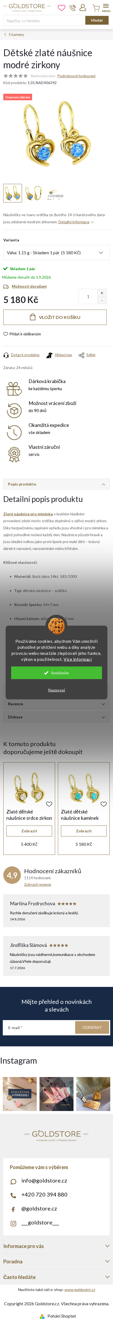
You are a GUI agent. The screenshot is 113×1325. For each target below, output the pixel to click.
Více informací (78, 659)
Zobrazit (29, 831)
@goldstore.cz (39, 1208)
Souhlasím (60, 673)
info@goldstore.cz (44, 1180)
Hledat (97, 20)
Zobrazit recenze (37, 884)
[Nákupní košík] (95, 8)
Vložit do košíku (59, 317)
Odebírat (92, 1027)
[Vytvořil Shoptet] (43, 1315)
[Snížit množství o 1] (101, 300)
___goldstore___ (40, 1222)
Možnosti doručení (29, 286)
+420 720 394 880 (44, 1194)
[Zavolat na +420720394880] (72, 7)
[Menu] (105, 7)
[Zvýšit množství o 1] (101, 292)
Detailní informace (73, 221)
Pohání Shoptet (61, 1315)
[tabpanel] (29, 808)
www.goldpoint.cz (79, 1289)
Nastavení (56, 690)
